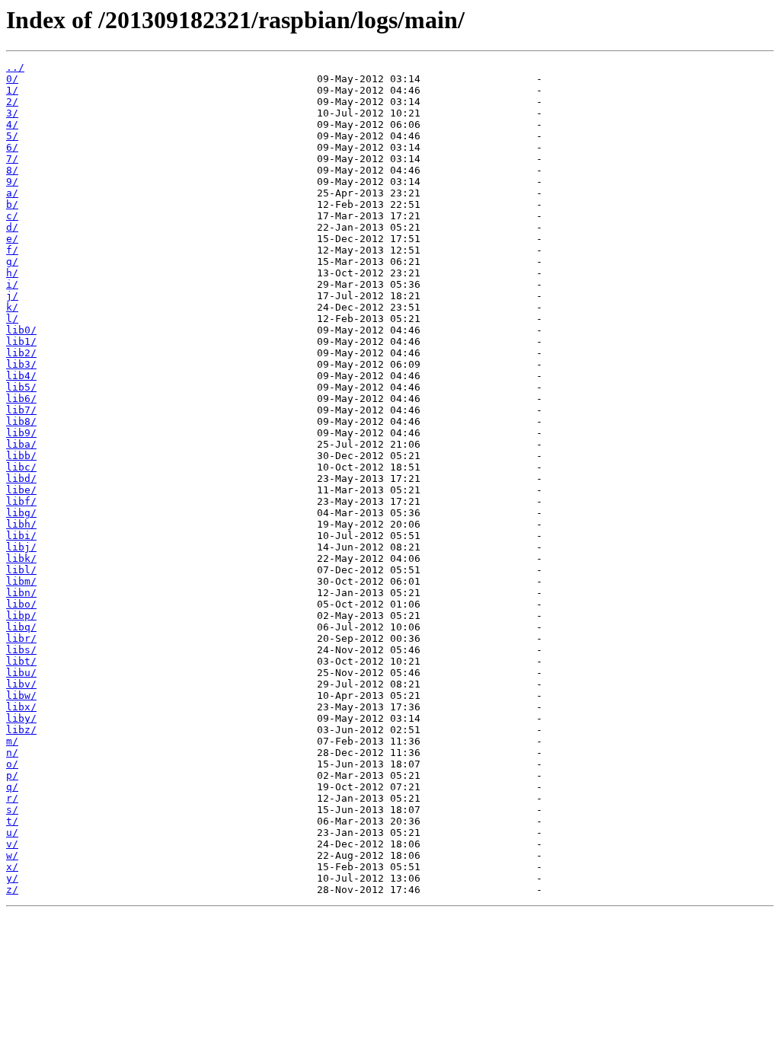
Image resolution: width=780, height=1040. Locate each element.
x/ (12, 867)
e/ (12, 238)
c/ (12, 216)
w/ (12, 855)
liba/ (21, 444)
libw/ (21, 695)
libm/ (21, 581)
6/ (12, 147)
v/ (12, 844)
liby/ (21, 718)
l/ (12, 318)
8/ (12, 170)
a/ (12, 193)
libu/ (21, 672)
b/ (12, 204)
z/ (12, 889)
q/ (12, 787)
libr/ (21, 638)
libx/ (21, 707)
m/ (12, 741)
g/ (12, 261)
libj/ (21, 547)
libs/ (21, 650)
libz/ (21, 729)
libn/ (21, 592)
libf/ (21, 501)
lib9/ (21, 433)
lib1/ (21, 341)
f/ (12, 250)
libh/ (21, 524)
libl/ (21, 570)
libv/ (21, 684)
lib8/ (21, 421)
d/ (12, 227)
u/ (12, 832)
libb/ (21, 455)
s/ (12, 809)
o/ (12, 764)
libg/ (21, 512)
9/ (12, 181)
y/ (12, 878)
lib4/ (21, 375)
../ (15, 67)
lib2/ (21, 353)
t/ (12, 821)
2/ (12, 101)
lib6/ (21, 398)
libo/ (21, 604)
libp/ (21, 615)
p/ (12, 775)
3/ (12, 113)
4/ (12, 124)
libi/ (21, 535)
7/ (12, 158)
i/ (12, 284)
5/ (12, 136)
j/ (12, 295)
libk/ (21, 558)
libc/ (21, 467)
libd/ (21, 478)
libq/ (21, 627)
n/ (12, 752)
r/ (12, 798)
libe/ (21, 490)
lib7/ (21, 410)
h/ (12, 273)
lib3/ (21, 364)
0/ (12, 79)
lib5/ (21, 387)
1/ (12, 90)
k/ (12, 307)
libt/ (21, 661)
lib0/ (21, 330)
